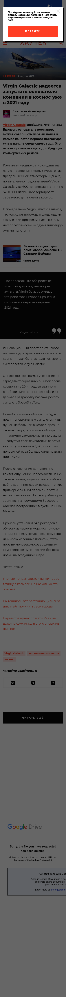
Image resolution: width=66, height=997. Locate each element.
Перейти (33, 31)
